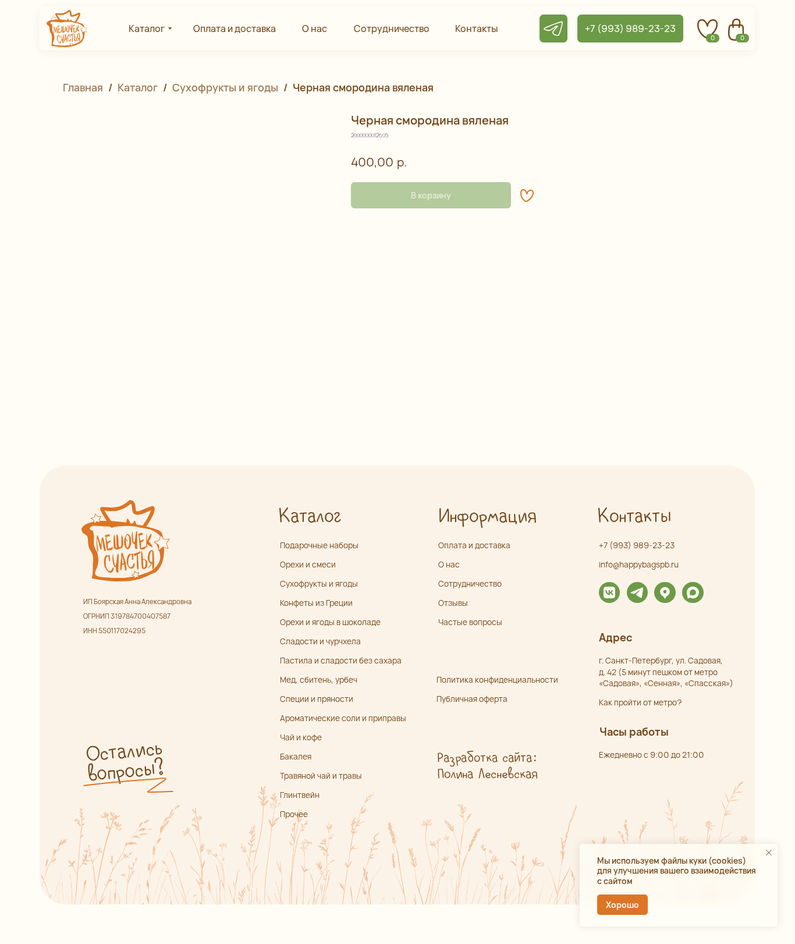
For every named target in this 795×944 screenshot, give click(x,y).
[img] (609, 592)
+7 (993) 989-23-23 (637, 545)
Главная (83, 87)
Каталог (138, 87)
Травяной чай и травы (321, 775)
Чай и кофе (301, 737)
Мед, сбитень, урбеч (318, 679)
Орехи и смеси (308, 564)
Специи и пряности (316, 698)
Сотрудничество (470, 583)
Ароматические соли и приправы (343, 717)
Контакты (634, 516)
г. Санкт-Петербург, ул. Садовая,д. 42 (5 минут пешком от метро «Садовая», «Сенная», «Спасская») (666, 672)
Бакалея (295, 756)
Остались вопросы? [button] (124, 762)
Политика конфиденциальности (497, 679)
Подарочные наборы (319, 545)
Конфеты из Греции (316, 602)
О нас (449, 564)
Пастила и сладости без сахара (341, 660)
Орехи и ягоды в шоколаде (330, 621)
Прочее (294, 813)
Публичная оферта (471, 698)
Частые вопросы (470, 621)
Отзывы (453, 602)
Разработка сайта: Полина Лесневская (487, 766)
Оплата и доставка (474, 545)
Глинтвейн (300, 794)
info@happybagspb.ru (639, 564)
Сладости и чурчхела (320, 641)
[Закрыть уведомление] (769, 852)
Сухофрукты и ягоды (225, 87)
